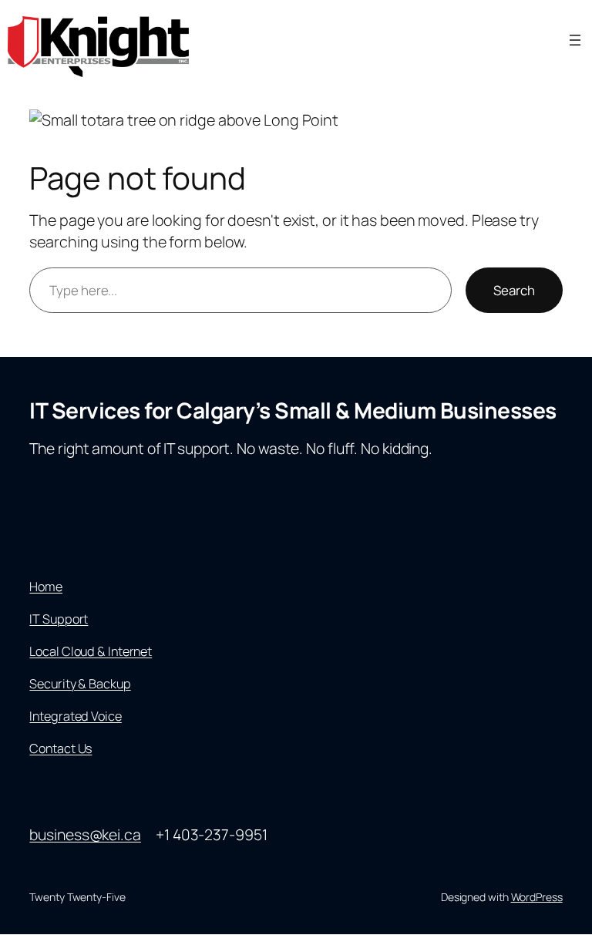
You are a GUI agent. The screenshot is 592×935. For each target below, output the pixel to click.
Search (514, 290)
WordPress (537, 897)
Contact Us (60, 748)
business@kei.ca (85, 834)
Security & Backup (79, 683)
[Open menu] (575, 40)
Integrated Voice (75, 716)
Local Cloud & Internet (90, 651)
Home (45, 586)
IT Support (58, 618)
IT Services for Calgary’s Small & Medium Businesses (293, 410)
